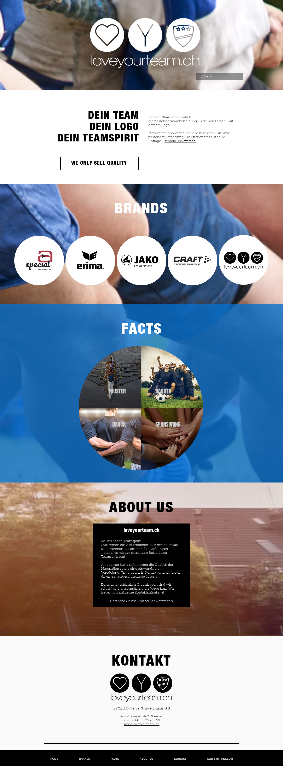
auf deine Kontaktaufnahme (141, 592)
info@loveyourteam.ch (142, 724)
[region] (110, 377)
